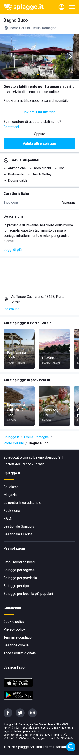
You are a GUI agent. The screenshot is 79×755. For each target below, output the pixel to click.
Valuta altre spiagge (39, 143)
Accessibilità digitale (20, 653)
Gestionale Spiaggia (19, 526)
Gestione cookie (16, 645)
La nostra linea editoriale (22, 503)
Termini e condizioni (19, 637)
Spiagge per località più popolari (28, 594)
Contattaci (11, 127)
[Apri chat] (70, 746)
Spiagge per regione (19, 570)
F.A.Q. (8, 518)
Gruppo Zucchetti (32, 464)
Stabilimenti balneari (19, 562)
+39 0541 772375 (14, 738)
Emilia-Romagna (36, 437)
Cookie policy (14, 621)
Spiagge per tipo (16, 586)
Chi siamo (11, 487)
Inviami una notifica (40, 112)
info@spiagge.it (36, 738)
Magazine (11, 495)
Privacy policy (14, 629)
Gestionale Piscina (18, 534)
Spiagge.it (11, 437)
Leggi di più (13, 250)
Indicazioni (12, 309)
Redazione (12, 510)
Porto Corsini (14, 443)
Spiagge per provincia (20, 578)
